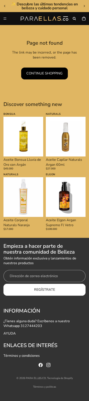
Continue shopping (44, 73)
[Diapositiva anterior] (5, 6)
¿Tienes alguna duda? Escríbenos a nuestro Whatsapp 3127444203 (36, 323)
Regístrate (44, 289)
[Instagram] (48, 365)
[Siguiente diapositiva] (84, 6)
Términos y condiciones (21, 355)
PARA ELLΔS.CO (36, 378)
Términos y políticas (44, 386)
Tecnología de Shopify (60, 378)
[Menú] (5, 19)
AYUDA (9, 333)
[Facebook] (40, 365)
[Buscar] (74, 18)
